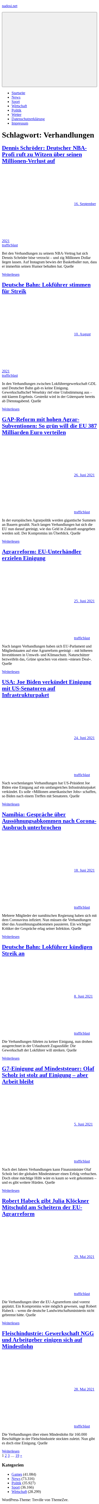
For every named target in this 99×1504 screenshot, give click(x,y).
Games (17, 1474)
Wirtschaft (19, 106)
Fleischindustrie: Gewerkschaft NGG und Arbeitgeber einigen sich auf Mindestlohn (48, 1339)
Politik (16, 110)
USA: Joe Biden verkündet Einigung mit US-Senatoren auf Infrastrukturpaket (46, 688)
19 (17, 1456)
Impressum (20, 123)
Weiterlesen (10, 274)
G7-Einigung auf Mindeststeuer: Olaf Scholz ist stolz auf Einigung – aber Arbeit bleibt (48, 1075)
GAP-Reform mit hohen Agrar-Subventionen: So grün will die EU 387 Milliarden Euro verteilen (49, 425)
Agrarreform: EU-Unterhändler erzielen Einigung (41, 554)
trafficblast (10, 245)
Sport (16, 102)
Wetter (16, 115)
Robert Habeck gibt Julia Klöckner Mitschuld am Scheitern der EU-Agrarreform (45, 1207)
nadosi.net (9, 6)
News (16, 97)
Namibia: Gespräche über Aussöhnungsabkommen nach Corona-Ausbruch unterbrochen (49, 821)
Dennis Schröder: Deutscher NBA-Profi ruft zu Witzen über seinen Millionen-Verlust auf (44, 154)
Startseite (18, 93)
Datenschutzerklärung (28, 119)
